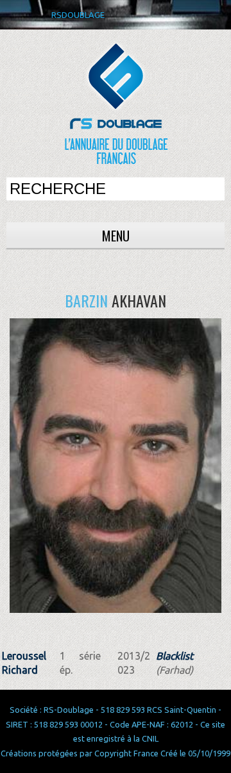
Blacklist (174, 656)
